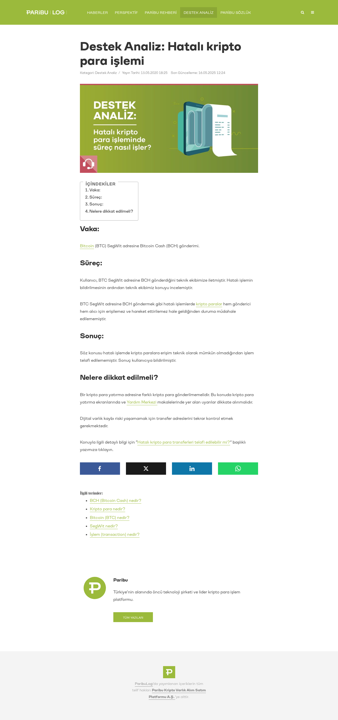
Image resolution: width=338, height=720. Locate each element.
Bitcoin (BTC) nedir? (109, 518)
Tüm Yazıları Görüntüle (133, 619)
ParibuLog (144, 684)
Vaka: (94, 190)
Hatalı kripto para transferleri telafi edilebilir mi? (183, 442)
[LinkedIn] (192, 468)
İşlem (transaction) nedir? (115, 534)
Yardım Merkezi (142, 402)
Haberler (97, 13)
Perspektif (126, 13)
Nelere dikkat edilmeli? (111, 211)
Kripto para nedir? (107, 509)
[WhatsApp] (238, 468)
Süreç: (95, 197)
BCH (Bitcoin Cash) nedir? (115, 500)
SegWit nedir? (104, 526)
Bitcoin (87, 246)
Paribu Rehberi (161, 13)
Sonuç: (96, 204)
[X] (146, 468)
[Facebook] (100, 468)
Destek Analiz (199, 13)
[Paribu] (169, 673)
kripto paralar (209, 304)
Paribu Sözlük (235, 13)
